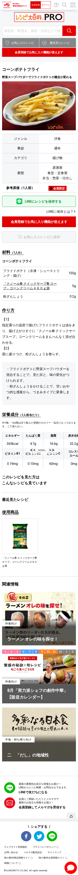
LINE (52, 836)
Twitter (39, 836)
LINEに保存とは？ (59, 212)
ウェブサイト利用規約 (15, 847)
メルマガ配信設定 (33, 852)
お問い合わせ (56, 5)
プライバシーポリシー (44, 847)
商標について (11, 863)
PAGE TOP (71, 816)
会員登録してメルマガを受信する (42, 807)
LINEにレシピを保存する (43, 201)
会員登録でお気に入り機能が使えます (39, 52)
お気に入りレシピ (22, 42)
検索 (69, 31)
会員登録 (35, 5)
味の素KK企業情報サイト (51, 857)
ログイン (46, 5)
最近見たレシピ (60, 42)
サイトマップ (54, 852)
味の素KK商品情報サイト (17, 857)
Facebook (26, 836)
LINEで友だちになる (33, 792)
